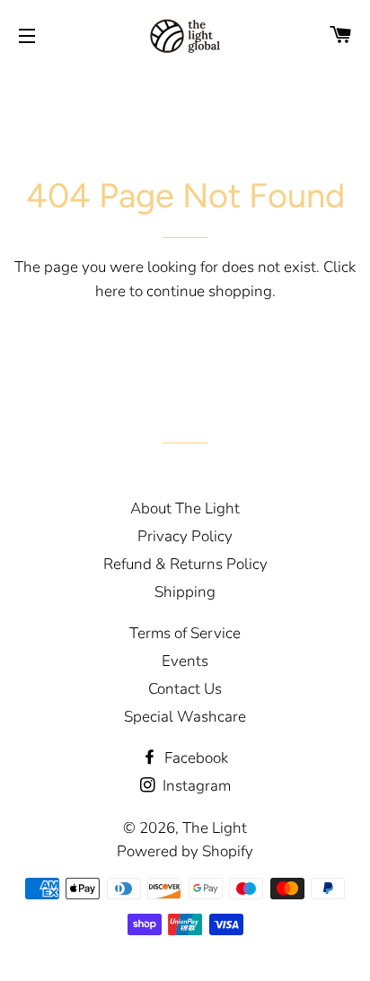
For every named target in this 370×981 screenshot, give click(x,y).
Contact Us (185, 689)
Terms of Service (185, 633)
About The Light (185, 508)
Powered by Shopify (185, 851)
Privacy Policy (185, 536)
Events (185, 661)
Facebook (194, 758)
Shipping (185, 592)
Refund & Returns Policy (185, 564)
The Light (214, 828)
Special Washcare (185, 716)
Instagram (195, 785)
